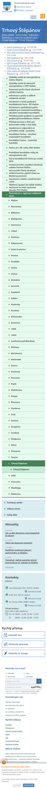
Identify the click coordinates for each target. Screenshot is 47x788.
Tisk (6, 738)
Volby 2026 (12, 515)
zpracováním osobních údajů (30, 691)
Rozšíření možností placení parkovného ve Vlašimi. (18, 551)
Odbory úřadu (13, 508)
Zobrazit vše (9, 567)
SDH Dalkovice (13, 57)
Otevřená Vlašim (24, 7)
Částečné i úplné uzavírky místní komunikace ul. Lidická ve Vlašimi (21, 561)
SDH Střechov (13, 60)
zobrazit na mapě (34, 591)
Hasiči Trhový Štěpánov (17, 49)
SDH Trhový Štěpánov (17, 63)
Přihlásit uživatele (25, 10)
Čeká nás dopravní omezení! (18, 543)
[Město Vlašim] (7, 7)
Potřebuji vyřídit (15, 502)
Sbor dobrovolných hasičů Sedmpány (24, 52)
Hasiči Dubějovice (15, 47)
